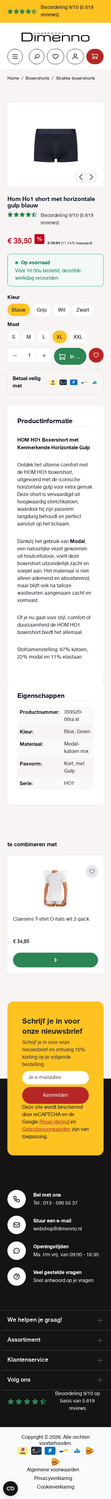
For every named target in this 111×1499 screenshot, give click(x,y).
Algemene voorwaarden (53, 1470)
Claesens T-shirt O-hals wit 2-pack (51, 919)
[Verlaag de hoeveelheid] (15, 355)
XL (60, 337)
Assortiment (23, 1340)
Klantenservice (27, 1359)
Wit (61, 310)
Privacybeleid (54, 1122)
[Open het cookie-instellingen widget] (10, 1488)
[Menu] (15, 56)
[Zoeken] (36, 56)
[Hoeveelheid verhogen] (44, 355)
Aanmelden (55, 1095)
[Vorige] (80, 177)
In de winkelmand (77, 356)
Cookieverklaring (55, 1487)
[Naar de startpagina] (55, 37)
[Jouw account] (75, 56)
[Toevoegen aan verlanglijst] (96, 355)
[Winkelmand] (95, 56)
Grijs (42, 310)
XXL (78, 337)
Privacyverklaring (53, 1478)
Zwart (82, 310)
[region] (55, 144)
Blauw (19, 310)
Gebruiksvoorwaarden (46, 1129)
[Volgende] (91, 177)
